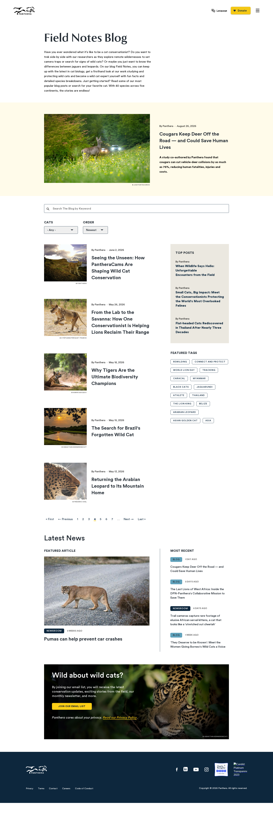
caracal (179, 378)
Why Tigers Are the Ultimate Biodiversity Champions (114, 377)
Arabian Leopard (184, 412)
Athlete (178, 395)
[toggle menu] (257, 10)
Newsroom (54, 631)
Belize (203, 404)
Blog (176, 559)
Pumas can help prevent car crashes (83, 639)
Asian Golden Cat (185, 421)
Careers (66, 788)
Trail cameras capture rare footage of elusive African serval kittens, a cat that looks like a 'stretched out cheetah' (195, 620)
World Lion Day (184, 370)
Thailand (198, 395)
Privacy (29, 788)
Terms (41, 788)
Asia (208, 421)
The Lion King (182, 404)
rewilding (180, 362)
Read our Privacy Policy (120, 717)
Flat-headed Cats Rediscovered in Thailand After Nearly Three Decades (199, 328)
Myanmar (199, 378)
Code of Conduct (84, 788)
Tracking (208, 370)
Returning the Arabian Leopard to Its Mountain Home (117, 486)
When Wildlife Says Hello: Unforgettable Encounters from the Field (195, 271)
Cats (48, 222)
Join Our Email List (71, 706)
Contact (53, 788)
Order (88, 222)
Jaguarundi (205, 387)
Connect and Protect (210, 362)
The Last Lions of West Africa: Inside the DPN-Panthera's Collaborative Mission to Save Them (197, 593)
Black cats (181, 387)
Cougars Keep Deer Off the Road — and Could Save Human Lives (193, 141)
